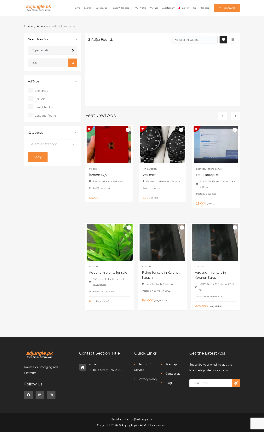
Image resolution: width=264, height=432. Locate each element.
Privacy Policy (148, 379)
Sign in (185, 7)
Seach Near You (38, 39)
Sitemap (171, 364)
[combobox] (52, 144)
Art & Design (150, 168)
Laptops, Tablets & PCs (208, 168)
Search (88, 7)
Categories (101, 7)
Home (76, 7)
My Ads (154, 7)
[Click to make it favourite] (128, 130)
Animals (42, 26)
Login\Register (121, 7)
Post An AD (228, 7)
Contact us (172, 373)
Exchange (41, 91)
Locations (167, 7)
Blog (168, 383)
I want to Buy (44, 107)
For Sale (40, 99)
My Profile (140, 7)
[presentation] (222, 116)
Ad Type (33, 81)
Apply (38, 157)
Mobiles (93, 168)
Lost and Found (45, 115)
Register (204, 7)
